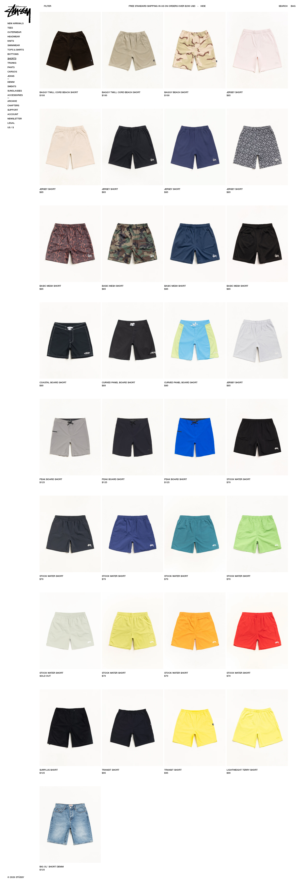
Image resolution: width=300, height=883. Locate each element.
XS (41, 100)
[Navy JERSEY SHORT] (195, 147)
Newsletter (14, 118)
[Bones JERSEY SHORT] (257, 147)
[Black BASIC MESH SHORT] (257, 243)
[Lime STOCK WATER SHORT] (132, 630)
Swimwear (13, 45)
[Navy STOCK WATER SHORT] (70, 534)
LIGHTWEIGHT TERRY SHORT (242, 769)
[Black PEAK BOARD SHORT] (132, 437)
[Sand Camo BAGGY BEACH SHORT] (195, 50)
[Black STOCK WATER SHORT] (257, 437)
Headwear (13, 36)
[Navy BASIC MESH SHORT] (195, 243)
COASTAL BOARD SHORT (53, 382)
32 (52, 390)
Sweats (11, 86)
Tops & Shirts (15, 49)
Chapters (13, 105)
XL (180, 100)
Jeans (10, 76)
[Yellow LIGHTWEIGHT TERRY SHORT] (257, 727)
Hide (203, 6)
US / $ (10, 127)
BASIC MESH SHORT (50, 285)
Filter (47, 6)
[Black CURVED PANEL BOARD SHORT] (132, 340)
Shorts (11, 58)
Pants (10, 67)
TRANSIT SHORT (110, 769)
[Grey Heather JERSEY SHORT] (257, 340)
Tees (10, 27)
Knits (10, 41)
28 (103, 390)
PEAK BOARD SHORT (51, 479)
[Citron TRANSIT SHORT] (195, 727)
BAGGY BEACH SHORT (176, 92)
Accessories (15, 95)
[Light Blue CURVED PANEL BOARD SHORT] (195, 340)
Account (12, 114)
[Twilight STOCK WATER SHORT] (132, 534)
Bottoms (12, 54)
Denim (10, 82)
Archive (12, 101)
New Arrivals (15, 23)
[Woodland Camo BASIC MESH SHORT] (132, 243)
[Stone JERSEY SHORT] (70, 147)
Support (12, 109)
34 (58, 390)
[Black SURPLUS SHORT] (70, 727)
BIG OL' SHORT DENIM (52, 866)
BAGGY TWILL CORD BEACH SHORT (59, 92)
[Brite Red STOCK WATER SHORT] (257, 630)
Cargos (12, 71)
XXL (255, 100)
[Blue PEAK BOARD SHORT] (195, 437)
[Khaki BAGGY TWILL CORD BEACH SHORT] (132, 50)
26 (41, 487)
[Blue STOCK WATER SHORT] (195, 534)
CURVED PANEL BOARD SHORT (118, 382)
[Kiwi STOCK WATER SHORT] (257, 534)
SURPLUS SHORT (49, 769)
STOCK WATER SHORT (238, 479)
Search (283, 6)
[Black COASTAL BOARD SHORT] (70, 340)
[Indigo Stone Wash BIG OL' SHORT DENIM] (70, 824)
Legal (11, 123)
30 (46, 390)
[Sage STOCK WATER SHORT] (70, 630)
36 (133, 487)
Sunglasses (14, 90)
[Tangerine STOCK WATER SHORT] (195, 630)
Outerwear (14, 32)
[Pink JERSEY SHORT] (257, 50)
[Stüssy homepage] (17, 13)
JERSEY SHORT (235, 92)
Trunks (11, 62)
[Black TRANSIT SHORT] (132, 727)
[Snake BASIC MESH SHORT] (70, 243)
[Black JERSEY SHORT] (132, 147)
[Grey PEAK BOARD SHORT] (70, 437)
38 (76, 487)
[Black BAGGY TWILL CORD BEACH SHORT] (70, 50)
